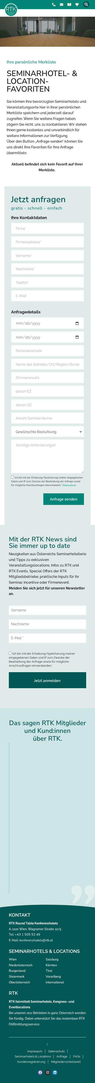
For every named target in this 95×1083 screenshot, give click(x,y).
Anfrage (62, 1056)
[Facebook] (40, 1072)
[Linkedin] (54, 1072)
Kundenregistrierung (31, 1061)
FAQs (76, 1056)
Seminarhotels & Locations (33, 1056)
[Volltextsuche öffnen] (86, 4)
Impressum (34, 1051)
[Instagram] (47, 1072)
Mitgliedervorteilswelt (66, 1061)
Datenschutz (69, 485)
